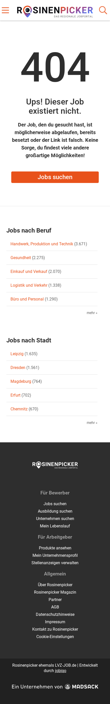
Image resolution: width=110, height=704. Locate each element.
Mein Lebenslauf (55, 526)
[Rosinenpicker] (55, 10)
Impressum (55, 621)
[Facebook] (51, 479)
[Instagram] (60, 479)
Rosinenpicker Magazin (55, 592)
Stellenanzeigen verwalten (55, 562)
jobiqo (60, 670)
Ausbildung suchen (55, 511)
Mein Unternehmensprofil (55, 555)
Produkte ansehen (55, 548)
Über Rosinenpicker (55, 584)
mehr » (92, 313)
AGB (55, 607)
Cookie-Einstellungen (55, 636)
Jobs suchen (55, 177)
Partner (55, 599)
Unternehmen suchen (55, 518)
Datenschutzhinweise (55, 614)
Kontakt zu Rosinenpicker (55, 629)
